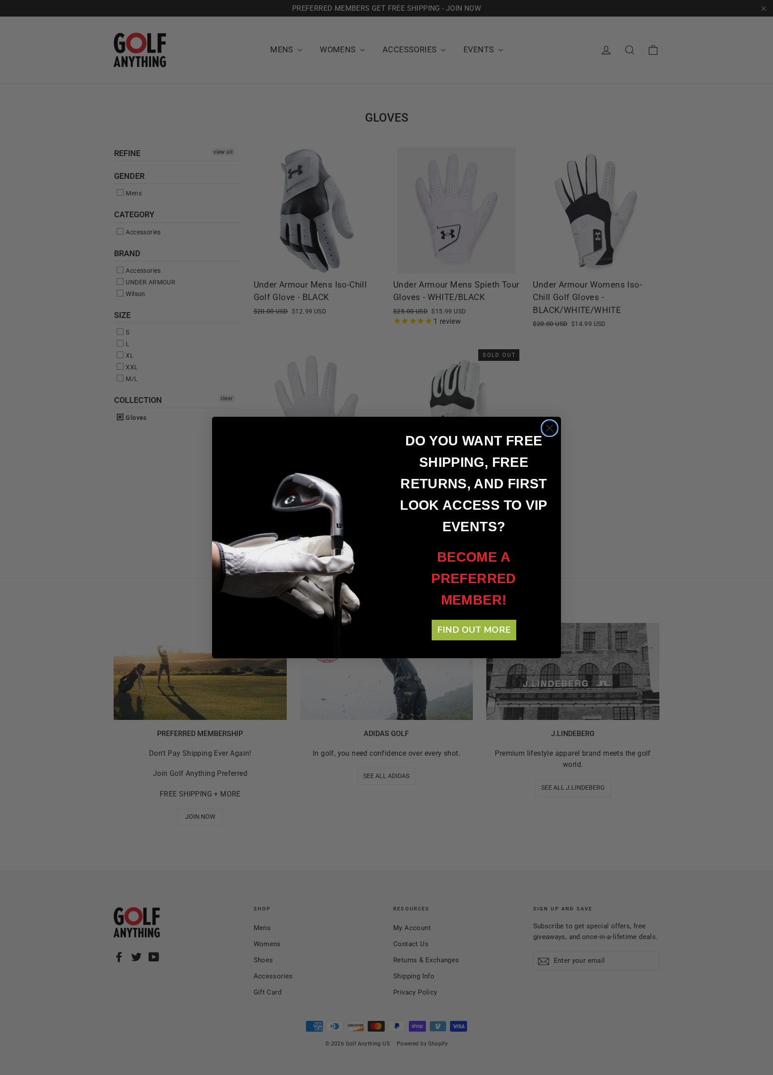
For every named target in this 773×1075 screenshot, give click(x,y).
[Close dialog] (549, 428)
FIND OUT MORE (474, 630)
